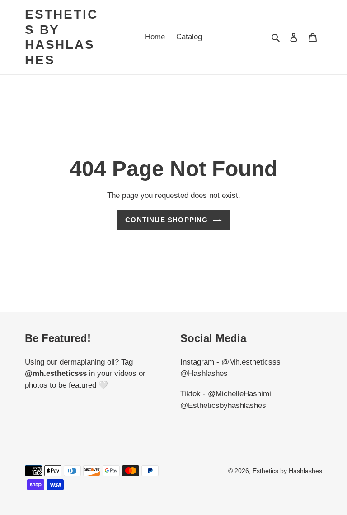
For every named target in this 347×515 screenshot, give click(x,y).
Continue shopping (166, 220)
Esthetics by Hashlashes (61, 37)
